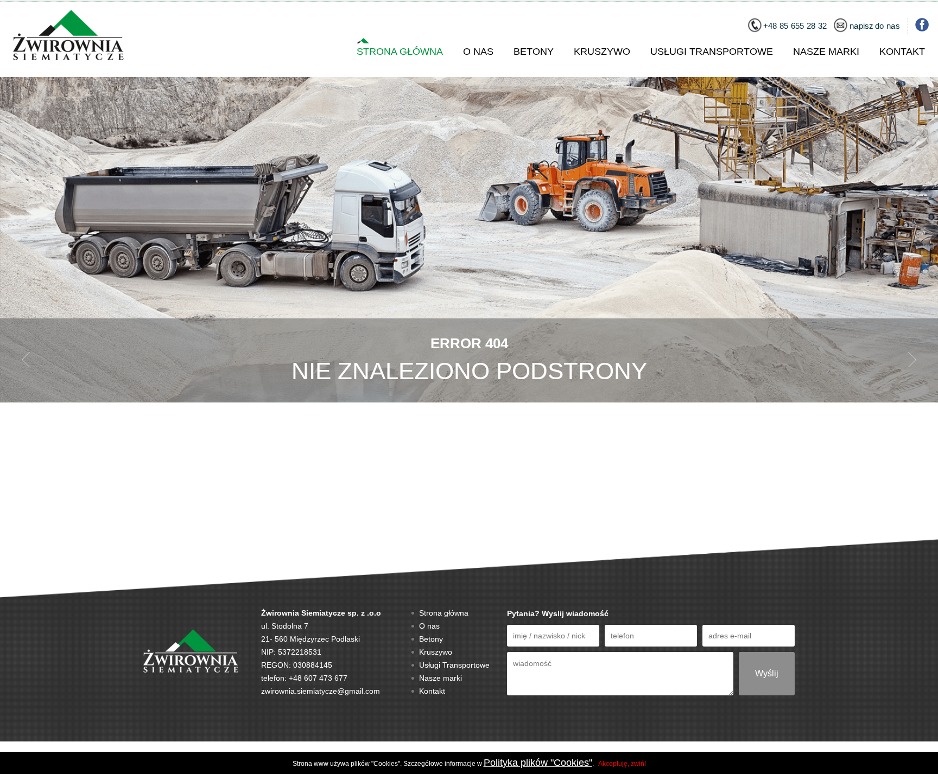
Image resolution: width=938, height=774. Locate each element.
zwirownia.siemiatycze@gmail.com (320, 691)
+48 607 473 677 (318, 678)
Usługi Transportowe (711, 51)
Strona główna (400, 51)
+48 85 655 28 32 (795, 26)
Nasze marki (826, 51)
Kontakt (902, 51)
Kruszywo (602, 51)
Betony (534, 51)
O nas (478, 51)
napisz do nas (874, 26)
